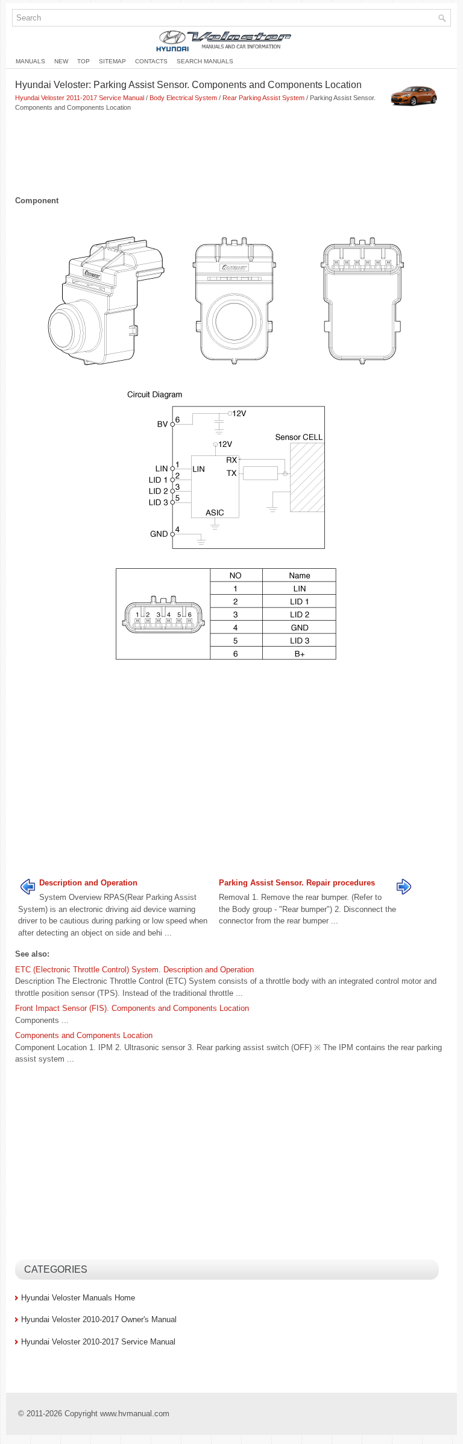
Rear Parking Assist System (263, 97)
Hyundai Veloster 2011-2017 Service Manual (79, 97)
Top (83, 61)
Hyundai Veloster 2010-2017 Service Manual (98, 1341)
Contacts (151, 61)
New (61, 61)
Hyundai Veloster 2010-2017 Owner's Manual (99, 1319)
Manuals (30, 61)
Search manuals (205, 61)
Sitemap (112, 61)
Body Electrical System (183, 97)
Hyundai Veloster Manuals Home (78, 1297)
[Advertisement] (231, 155)
